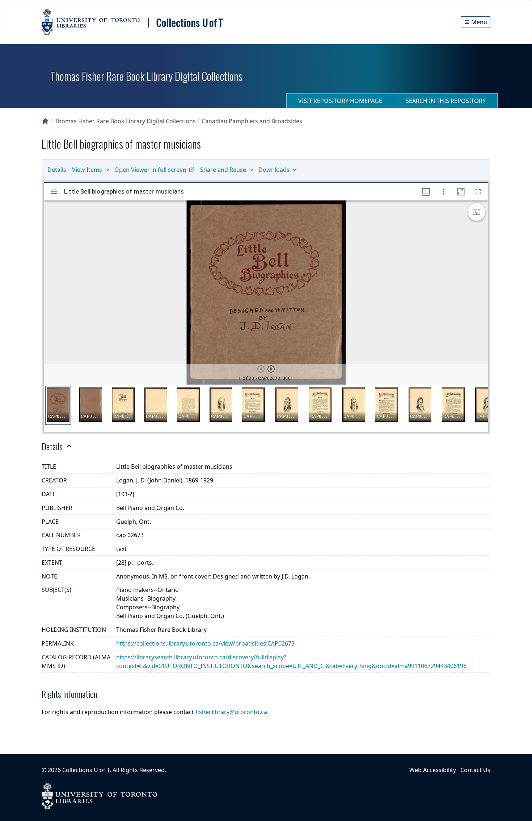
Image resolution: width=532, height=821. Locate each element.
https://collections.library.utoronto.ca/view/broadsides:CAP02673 (205, 643)
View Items (87, 170)
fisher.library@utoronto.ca (231, 712)
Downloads (274, 170)
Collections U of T (86, 770)
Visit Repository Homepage (340, 101)
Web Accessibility (432, 770)
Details (56, 170)
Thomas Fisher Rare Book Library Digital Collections (125, 121)
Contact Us (475, 770)
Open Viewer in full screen (150, 170)
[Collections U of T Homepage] (45, 121)
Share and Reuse (223, 170)
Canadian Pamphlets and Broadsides (252, 121)
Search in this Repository (446, 101)
